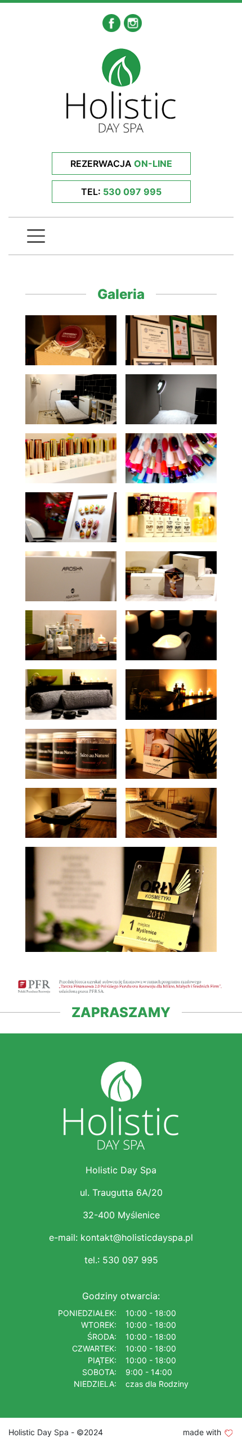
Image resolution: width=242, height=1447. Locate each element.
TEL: (121, 191)
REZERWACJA (121, 163)
